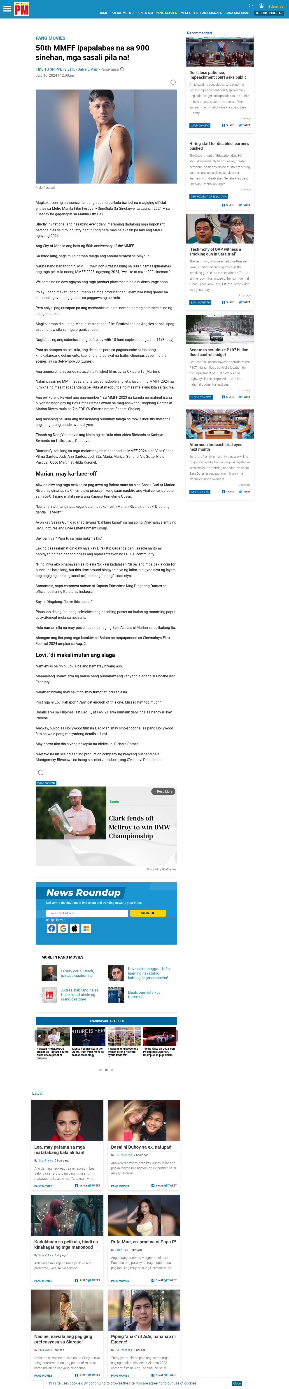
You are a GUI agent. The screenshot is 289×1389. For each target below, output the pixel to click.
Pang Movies (50, 38)
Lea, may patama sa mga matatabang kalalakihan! (59, 1149)
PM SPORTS (189, 13)
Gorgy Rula (121, 1249)
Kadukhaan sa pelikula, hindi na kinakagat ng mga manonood (66, 1244)
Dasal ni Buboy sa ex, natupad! (141, 1147)
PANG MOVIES (166, 13)
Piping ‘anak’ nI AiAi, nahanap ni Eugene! (143, 1339)
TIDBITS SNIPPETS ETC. (56, 69)
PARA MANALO (211, 13)
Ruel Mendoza (123, 1155)
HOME (103, 13)
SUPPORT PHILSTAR (269, 13)
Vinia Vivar (44, 1350)
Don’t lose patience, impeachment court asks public (218, 75)
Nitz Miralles (45, 1160)
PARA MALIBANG (238, 13)
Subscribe (275, 6)
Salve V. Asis (88, 69)
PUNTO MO (144, 13)
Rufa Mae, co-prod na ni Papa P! (143, 1241)
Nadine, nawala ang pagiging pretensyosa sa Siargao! (63, 1339)
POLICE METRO (122, 13)
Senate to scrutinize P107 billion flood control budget (218, 352)
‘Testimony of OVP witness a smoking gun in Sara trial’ (215, 251)
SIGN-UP (148, 913)
